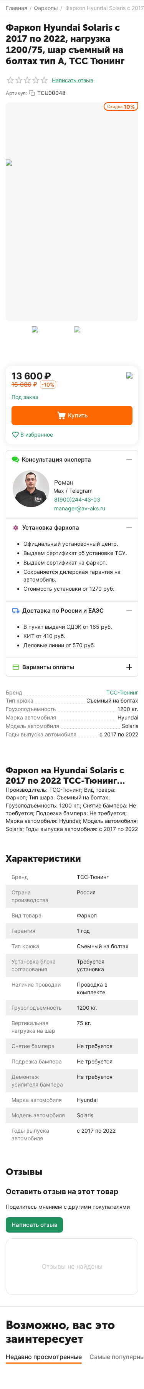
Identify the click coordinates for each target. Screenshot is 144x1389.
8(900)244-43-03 (77, 499)
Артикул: (16, 93)
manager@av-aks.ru (79, 508)
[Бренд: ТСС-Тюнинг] (129, 375)
